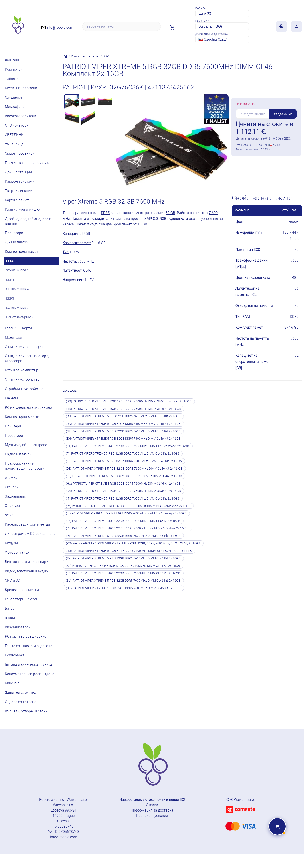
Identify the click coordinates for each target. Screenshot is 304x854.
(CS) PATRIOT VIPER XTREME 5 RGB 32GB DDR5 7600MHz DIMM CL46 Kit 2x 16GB (123, 416)
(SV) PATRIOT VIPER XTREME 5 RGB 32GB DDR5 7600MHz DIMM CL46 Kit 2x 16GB (123, 580)
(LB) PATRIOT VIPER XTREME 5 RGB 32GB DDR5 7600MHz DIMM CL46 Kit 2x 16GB (123, 521)
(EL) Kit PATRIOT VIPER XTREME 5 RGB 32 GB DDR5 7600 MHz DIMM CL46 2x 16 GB (124, 476)
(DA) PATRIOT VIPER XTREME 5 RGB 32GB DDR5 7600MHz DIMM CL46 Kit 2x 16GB (123, 423)
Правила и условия (152, 816)
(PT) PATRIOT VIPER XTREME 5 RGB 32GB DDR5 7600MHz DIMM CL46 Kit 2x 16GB (123, 536)
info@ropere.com (63, 837)
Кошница (276, 168)
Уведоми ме (283, 114)
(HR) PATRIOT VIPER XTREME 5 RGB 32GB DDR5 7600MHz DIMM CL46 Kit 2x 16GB (123, 409)
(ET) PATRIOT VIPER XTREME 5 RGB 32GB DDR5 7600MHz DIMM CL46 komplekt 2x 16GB (127, 446)
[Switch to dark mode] (281, 26)
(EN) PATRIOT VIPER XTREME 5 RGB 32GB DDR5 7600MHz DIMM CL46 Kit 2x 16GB (123, 438)
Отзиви (152, 805)
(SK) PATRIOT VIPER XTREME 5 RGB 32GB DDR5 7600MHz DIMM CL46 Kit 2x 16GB (123, 558)
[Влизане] (296, 26)
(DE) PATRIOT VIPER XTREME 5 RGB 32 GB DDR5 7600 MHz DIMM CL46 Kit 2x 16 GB (124, 468)
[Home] (65, 56)
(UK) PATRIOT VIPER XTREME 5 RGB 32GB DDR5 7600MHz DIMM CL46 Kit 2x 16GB (123, 588)
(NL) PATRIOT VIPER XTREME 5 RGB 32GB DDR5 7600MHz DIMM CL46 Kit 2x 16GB (123, 431)
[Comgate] (240, 815)
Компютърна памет (85, 56)
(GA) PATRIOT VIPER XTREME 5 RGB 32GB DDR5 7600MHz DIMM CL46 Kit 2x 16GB (123, 491)
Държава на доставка (211, 34)
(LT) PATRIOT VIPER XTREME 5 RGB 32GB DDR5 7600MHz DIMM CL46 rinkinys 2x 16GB (126, 513)
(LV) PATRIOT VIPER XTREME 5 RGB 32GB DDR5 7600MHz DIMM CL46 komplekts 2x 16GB (128, 506)
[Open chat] (277, 826)
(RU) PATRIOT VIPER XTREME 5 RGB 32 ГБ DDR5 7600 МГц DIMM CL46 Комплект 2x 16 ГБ (129, 550)
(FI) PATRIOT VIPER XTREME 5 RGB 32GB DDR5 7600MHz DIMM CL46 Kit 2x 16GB (122, 453)
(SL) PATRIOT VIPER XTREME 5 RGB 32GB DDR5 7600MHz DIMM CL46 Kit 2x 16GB (123, 565)
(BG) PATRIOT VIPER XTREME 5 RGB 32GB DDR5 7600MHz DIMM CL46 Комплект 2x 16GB (128, 401)
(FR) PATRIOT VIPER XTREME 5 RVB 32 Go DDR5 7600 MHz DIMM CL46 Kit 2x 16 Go (124, 461)
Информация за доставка (152, 810)
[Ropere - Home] (18, 26)
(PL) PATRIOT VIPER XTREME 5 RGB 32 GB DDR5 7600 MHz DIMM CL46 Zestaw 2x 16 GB (127, 528)
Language (202, 21)
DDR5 (107, 56)
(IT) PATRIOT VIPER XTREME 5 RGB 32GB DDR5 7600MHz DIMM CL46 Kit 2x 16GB (122, 498)
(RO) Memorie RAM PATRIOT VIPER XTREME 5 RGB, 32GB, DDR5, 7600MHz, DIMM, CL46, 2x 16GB (133, 543)
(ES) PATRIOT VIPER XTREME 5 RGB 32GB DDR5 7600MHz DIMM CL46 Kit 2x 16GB (123, 573)
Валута (200, 8)
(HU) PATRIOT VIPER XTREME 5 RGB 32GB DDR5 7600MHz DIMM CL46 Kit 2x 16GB (123, 483)
